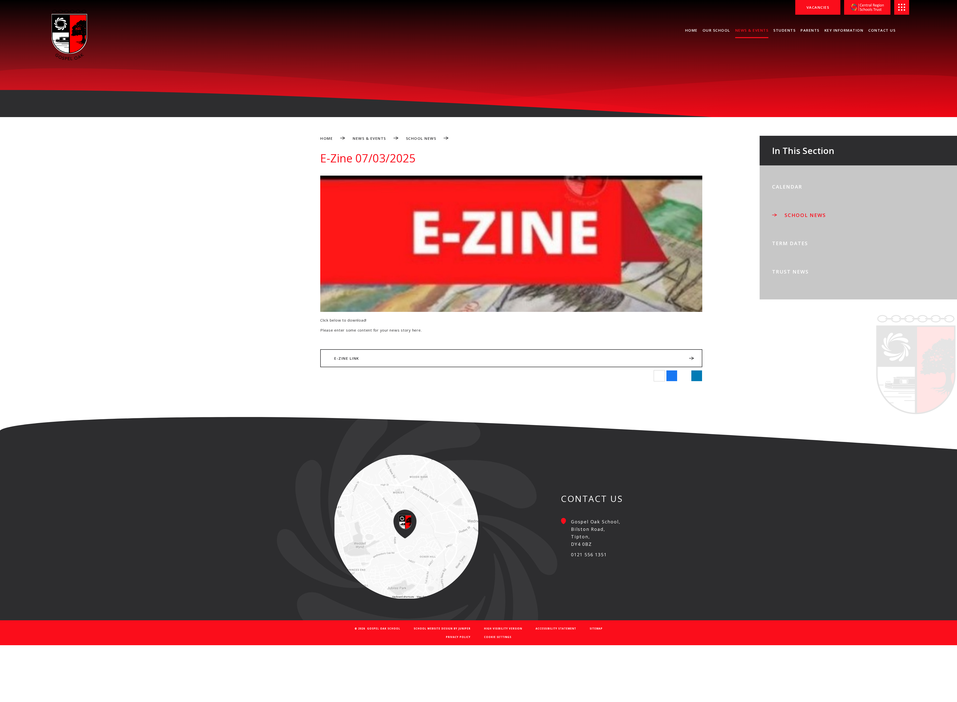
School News (421, 138)
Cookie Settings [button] (497, 637)
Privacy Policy (458, 637)
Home (326, 138)
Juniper (464, 628)
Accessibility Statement (556, 628)
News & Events (369, 138)
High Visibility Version (503, 628)
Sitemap (596, 628)
